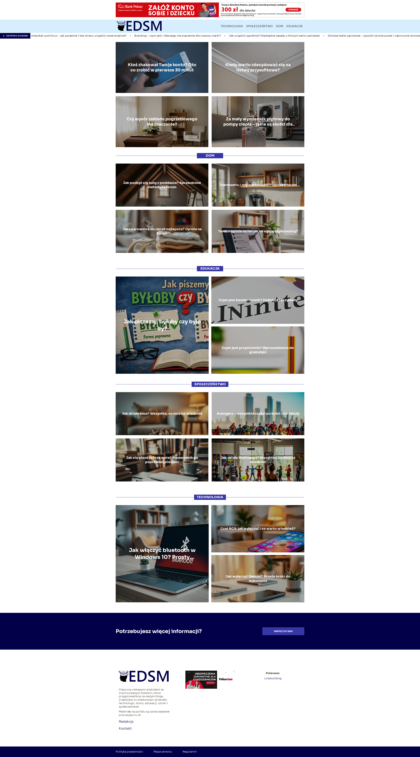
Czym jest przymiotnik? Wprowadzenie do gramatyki (258, 350)
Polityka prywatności (129, 751)
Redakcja (126, 722)
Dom (279, 26)
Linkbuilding (272, 678)
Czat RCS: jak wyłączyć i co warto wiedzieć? (257, 529)
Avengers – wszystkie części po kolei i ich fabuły (258, 414)
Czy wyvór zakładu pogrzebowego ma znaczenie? (162, 122)
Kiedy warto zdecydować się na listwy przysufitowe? (258, 67)
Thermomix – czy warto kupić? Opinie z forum (258, 185)
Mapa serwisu (163, 751)
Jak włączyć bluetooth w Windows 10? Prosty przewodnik (162, 554)
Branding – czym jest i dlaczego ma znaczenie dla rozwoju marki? (93, 35)
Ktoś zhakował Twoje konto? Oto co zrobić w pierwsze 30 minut (162, 67)
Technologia (232, 26)
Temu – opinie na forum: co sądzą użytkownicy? (258, 231)
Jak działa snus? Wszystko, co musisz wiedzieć (162, 414)
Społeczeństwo (259, 26)
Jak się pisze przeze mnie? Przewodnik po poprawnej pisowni (162, 460)
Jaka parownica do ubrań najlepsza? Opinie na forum (162, 231)
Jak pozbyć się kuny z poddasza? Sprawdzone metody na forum (162, 185)
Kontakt (125, 728)
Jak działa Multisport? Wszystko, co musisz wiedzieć (258, 460)
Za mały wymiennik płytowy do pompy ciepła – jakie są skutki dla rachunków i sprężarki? (258, 122)
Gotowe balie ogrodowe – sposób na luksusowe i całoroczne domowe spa (293, 35)
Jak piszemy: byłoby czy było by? (162, 325)
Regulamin (190, 751)
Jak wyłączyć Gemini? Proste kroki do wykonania (258, 578)
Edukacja (294, 26)
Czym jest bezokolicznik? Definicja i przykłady (258, 300)
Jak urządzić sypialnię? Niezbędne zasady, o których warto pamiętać (190, 35)
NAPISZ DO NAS (283, 631)
